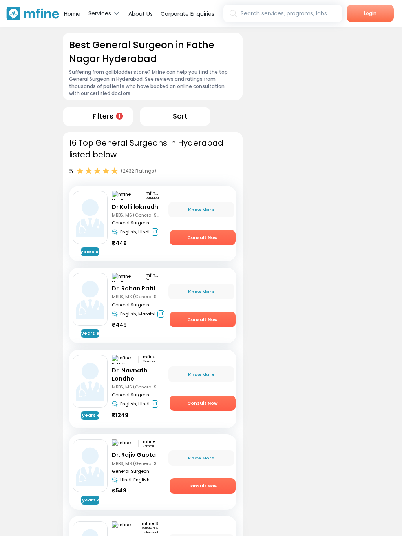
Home (72, 14)
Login (370, 13)
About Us (140, 14)
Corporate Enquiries (187, 14)
